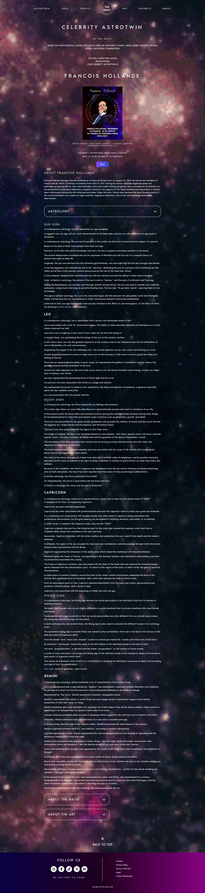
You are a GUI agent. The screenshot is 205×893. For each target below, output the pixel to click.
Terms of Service (123, 868)
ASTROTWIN (42, 8)
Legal (118, 872)
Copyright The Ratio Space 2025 (102, 887)
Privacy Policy (122, 865)
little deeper (66, 307)
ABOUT (166, 8)
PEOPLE (85, 8)
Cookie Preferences (124, 876)
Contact (119, 861)
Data (65, 8)
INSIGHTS (145, 8)
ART (125, 8)
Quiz (102, 164)
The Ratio (49, 669)
